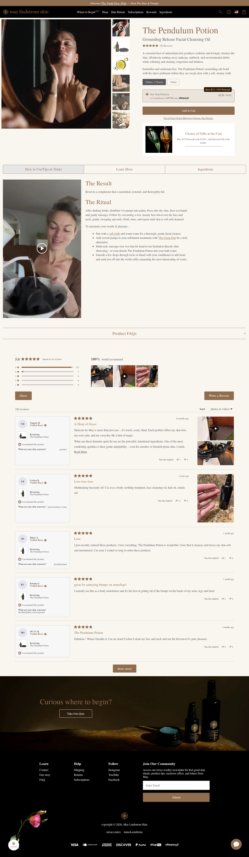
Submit (176, 797)
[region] (125, 376)
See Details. (146, 3)
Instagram (114, 770)
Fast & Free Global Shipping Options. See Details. (188, 118)
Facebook (114, 779)
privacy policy (113, 831)
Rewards (151, 12)
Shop (105, 12)
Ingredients (165, 12)
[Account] (229, 12)
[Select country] (236, 12)
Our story (44, 774)
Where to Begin (88, 11)
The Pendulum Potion (39, 436)
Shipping (79, 770)
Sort (203, 409)
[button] (158, 45)
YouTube (113, 774)
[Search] (220, 12)
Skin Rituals (118, 12)
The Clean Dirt (167, 238)
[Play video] (42, 248)
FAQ (42, 779)
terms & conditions (133, 831)
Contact (43, 770)
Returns (78, 774)
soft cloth (114, 233)
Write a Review (221, 396)
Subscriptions (135, 12)
